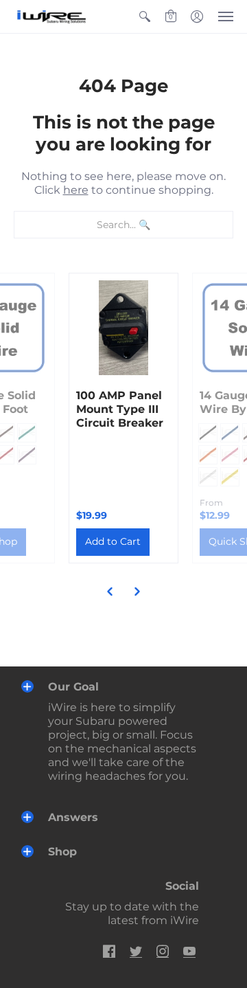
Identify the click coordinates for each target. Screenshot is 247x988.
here (76, 190)
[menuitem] (145, 16)
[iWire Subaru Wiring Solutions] (51, 16)
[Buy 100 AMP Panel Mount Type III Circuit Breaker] (123, 327)
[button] (145, 16)
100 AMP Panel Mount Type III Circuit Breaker (119, 409)
